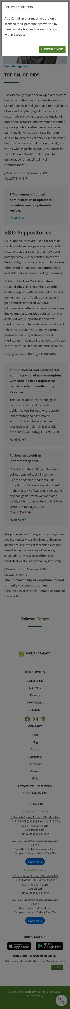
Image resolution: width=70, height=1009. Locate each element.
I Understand (52, 49)
